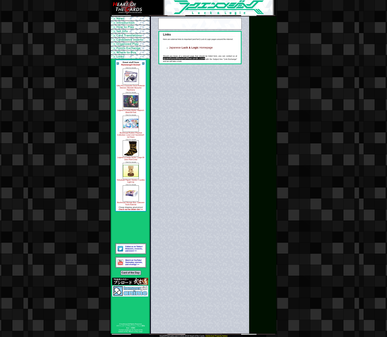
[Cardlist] (131, 35)
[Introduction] (131, 23)
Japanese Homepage (191, 47)
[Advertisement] (131, 227)
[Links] (131, 57)
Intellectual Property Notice (216, 336)
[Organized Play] (131, 44)
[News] (131, 18)
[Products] (131, 31)
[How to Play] (131, 27)
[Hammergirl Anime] (130, 296)
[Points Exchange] (131, 48)
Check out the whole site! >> (131, 209)
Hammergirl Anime (130, 64)
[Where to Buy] (131, 52)
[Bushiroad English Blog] (130, 284)
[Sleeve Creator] (131, 40)
